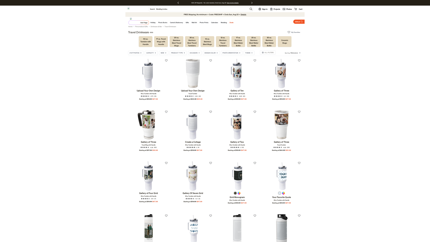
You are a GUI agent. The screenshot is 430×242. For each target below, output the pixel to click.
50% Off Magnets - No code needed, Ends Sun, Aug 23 (208, 3)
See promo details (233, 3)
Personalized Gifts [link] (141, 26)
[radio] (235, 193)
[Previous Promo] (179, 3)
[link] (145, 41)
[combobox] (199, 9)
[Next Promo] (251, 3)
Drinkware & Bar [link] (156, 26)
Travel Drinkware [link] (170, 26)
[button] (251, 9)
